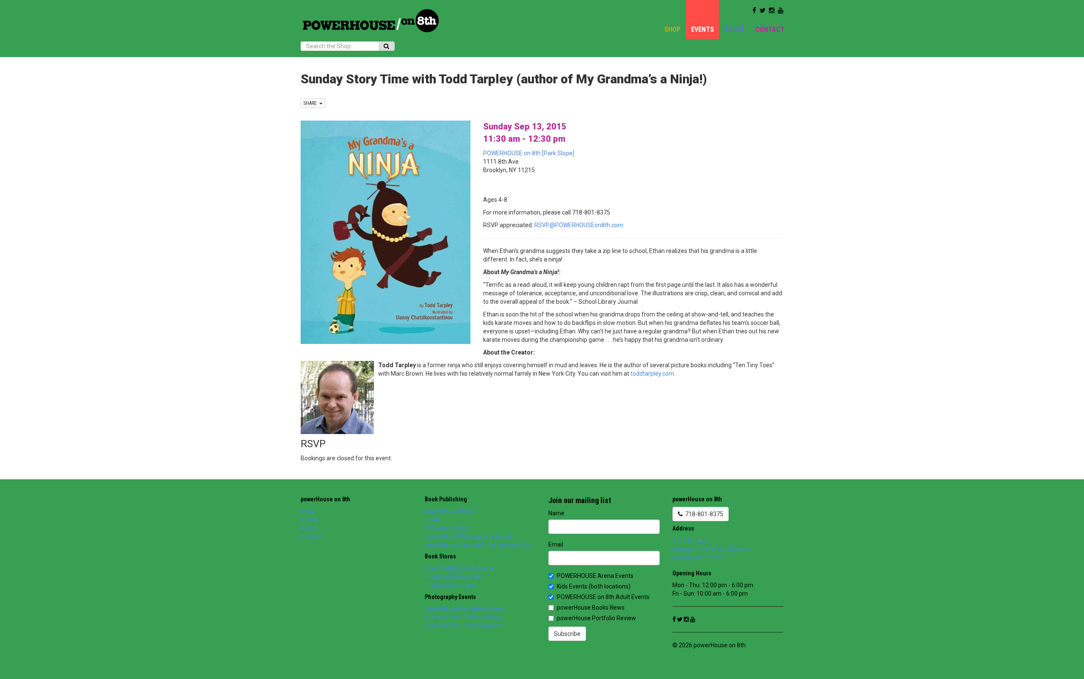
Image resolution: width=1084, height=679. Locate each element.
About (735, 29)
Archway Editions (448, 528)
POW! (432, 519)
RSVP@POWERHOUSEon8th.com (578, 225)
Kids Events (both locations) (593, 586)
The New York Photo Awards (463, 625)
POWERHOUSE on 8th (453, 577)
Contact (770, 29)
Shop (672, 29)
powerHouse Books (450, 511)
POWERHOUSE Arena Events (595, 575)
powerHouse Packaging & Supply (468, 536)
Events (702, 29)
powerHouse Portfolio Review (464, 608)
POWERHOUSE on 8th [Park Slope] (528, 153)
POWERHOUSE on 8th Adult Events (603, 597)
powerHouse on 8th (325, 499)
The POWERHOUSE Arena (459, 568)
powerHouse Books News (591, 607)
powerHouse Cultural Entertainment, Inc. (478, 545)
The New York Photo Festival (463, 617)
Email (555, 544)
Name (556, 513)
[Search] (386, 46)
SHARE (311, 103)
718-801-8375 (703, 514)
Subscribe (567, 633)
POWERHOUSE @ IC (451, 585)
